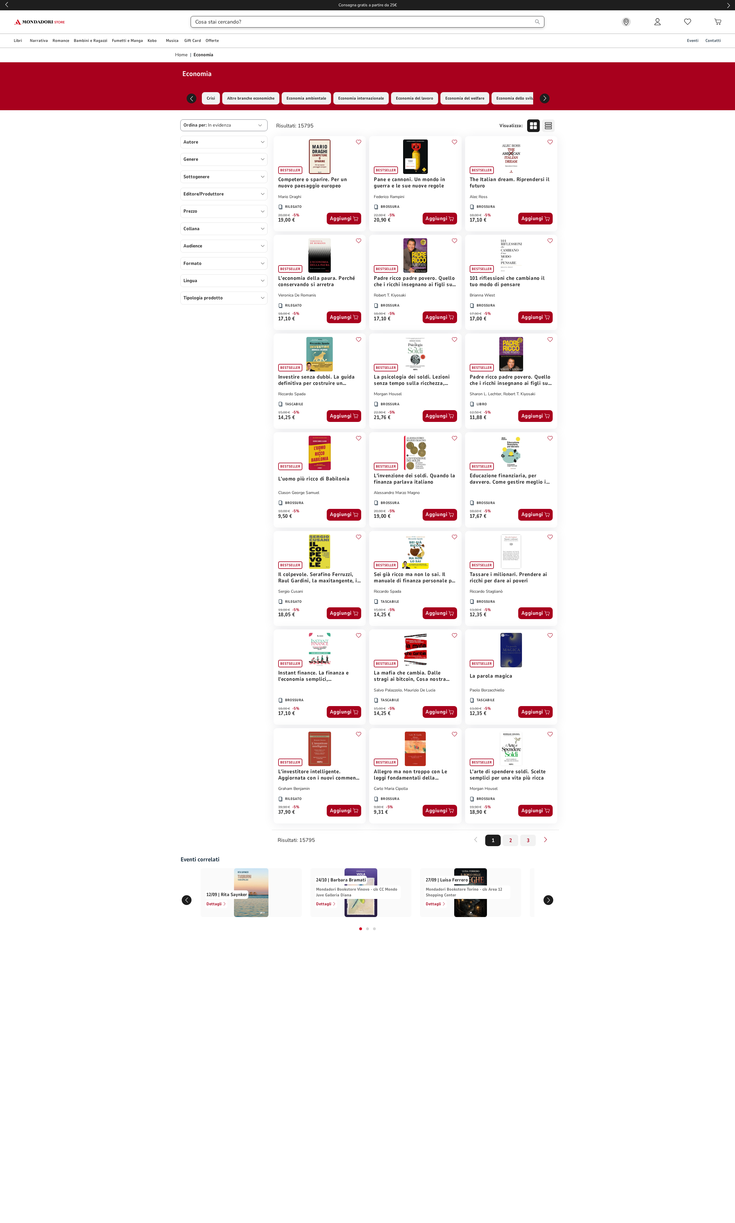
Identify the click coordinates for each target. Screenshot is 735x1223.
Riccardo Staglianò (486, 591)
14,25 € (286, 418)
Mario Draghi (289, 196)
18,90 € (478, 812)
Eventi (693, 40)
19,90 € (475, 807)
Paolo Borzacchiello (487, 690)
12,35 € (478, 615)
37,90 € (286, 812)
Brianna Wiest (482, 295)
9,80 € (379, 807)
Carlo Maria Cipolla (391, 788)
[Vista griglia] (533, 125)
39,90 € (284, 807)
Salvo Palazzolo (388, 690)
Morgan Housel (388, 394)
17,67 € (478, 516)
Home (182, 55)
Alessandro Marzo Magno (397, 492)
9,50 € (285, 516)
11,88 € (478, 418)
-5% (295, 215)
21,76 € (382, 418)
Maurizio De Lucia (419, 690)
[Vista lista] (548, 125)
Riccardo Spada (291, 394)
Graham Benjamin (294, 788)
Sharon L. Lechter (485, 394)
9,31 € (381, 812)
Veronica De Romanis (297, 295)
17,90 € (475, 313)
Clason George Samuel (298, 492)
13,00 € (475, 610)
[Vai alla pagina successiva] (545, 839)
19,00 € (286, 220)
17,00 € (478, 319)
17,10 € (478, 220)
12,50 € (475, 412)
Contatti (713, 40)
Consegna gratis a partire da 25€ (368, 5)
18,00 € (475, 215)
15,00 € (284, 412)
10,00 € (284, 511)
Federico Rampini (389, 196)
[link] (626, 21)
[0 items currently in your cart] (717, 21)
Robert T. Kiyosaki (390, 295)
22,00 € (380, 215)
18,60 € (475, 511)
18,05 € (286, 615)
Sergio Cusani (290, 591)
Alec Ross (479, 196)
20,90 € (382, 220)
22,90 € (380, 412)
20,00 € (284, 215)
